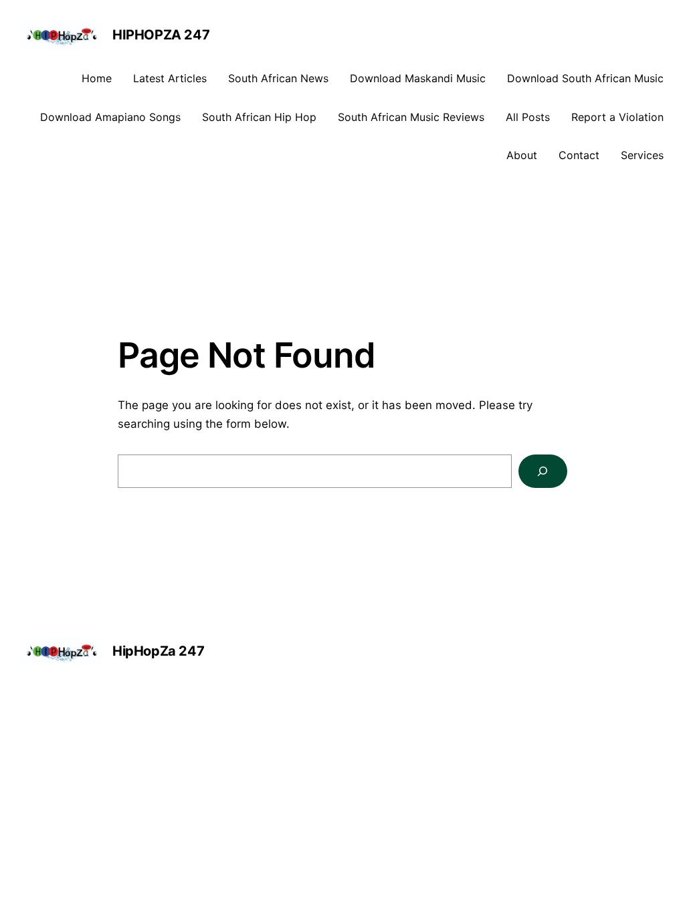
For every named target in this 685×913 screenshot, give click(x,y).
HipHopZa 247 (160, 35)
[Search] (542, 471)
